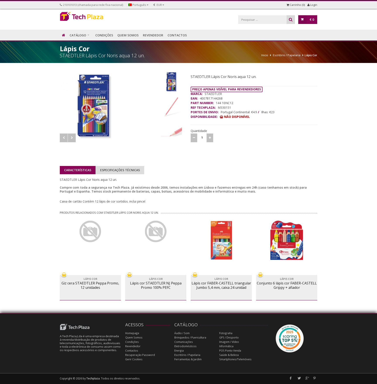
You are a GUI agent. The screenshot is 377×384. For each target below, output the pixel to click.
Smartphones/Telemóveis (235, 359)
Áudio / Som (182, 333)
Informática (226, 346)
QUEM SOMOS (128, 35)
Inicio (264, 55)
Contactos (131, 350)
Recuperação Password (140, 355)
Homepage (132, 333)
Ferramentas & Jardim (188, 359)
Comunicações (183, 341)
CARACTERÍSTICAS (77, 170)
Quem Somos (133, 337)
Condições (132, 341)
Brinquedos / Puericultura (190, 337)
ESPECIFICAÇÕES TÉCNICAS (120, 170)
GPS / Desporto (229, 337)
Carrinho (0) (297, 5)
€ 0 (312, 19)
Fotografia (225, 333)
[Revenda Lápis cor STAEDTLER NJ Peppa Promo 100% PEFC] (156, 231)
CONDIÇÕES (104, 35)
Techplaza (93, 378)
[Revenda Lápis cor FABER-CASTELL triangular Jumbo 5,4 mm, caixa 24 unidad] (221, 240)
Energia (179, 350)
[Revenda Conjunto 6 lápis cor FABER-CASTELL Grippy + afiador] (287, 240)
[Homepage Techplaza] (90, 17)
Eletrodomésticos (185, 346)
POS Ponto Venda (230, 350)
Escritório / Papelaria (286, 55)
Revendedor (133, 346)
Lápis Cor (311, 55)
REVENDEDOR (153, 35)
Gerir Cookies (133, 359)
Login (313, 5)
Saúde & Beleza (229, 355)
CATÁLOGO (78, 35)
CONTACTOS (177, 35)
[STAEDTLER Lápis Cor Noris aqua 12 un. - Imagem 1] (109, 105)
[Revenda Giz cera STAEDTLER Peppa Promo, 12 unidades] (90, 231)
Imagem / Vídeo (229, 341)
